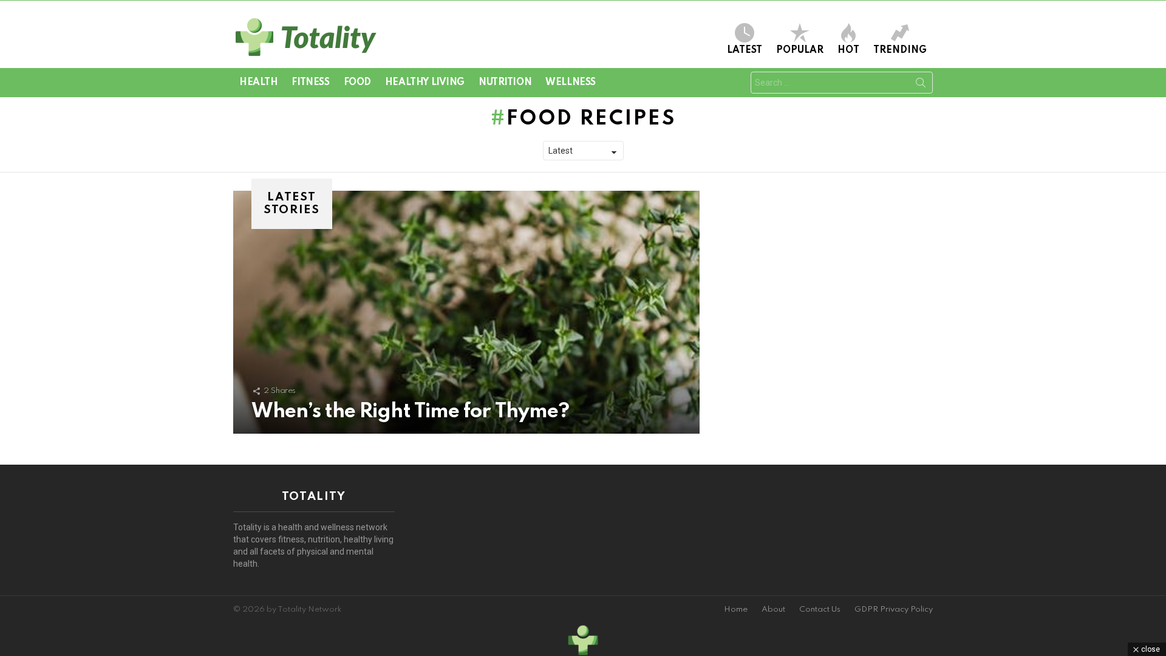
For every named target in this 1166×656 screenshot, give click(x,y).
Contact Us (819, 609)
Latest (744, 50)
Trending (900, 50)
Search (921, 85)
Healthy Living (425, 82)
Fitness (310, 82)
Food (357, 82)
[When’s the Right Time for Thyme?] (466, 312)
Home (736, 609)
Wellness (570, 82)
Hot (848, 50)
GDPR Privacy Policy (893, 609)
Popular (799, 50)
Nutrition (505, 82)
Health (258, 82)
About (773, 609)
